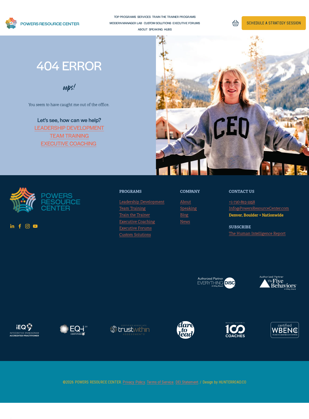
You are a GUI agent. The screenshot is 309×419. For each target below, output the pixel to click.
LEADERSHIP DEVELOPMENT (69, 127)
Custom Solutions (157, 23)
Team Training (132, 208)
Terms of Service (160, 382)
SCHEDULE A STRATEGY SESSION (274, 23)
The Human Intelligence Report (257, 233)
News (185, 221)
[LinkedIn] (12, 226)
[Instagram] (27, 226)
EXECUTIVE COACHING (68, 143)
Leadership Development (141, 202)
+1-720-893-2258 (242, 202)
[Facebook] (19, 226)
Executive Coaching (137, 221)
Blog (184, 215)
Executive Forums (186, 23)
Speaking (156, 29)
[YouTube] (35, 226)
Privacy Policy (134, 382)
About (142, 29)
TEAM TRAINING (69, 135)
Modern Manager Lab (126, 23)
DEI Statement (187, 382)
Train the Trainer (134, 215)
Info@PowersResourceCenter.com (259, 208)
